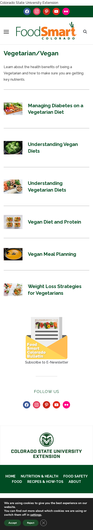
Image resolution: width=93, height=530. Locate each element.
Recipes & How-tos (45, 482)
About (75, 482)
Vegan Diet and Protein (54, 222)
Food (17, 482)
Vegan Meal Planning (52, 254)
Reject (30, 523)
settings (35, 515)
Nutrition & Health (39, 476)
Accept (12, 523)
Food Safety (75, 476)
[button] (6, 32)
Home (10, 476)
